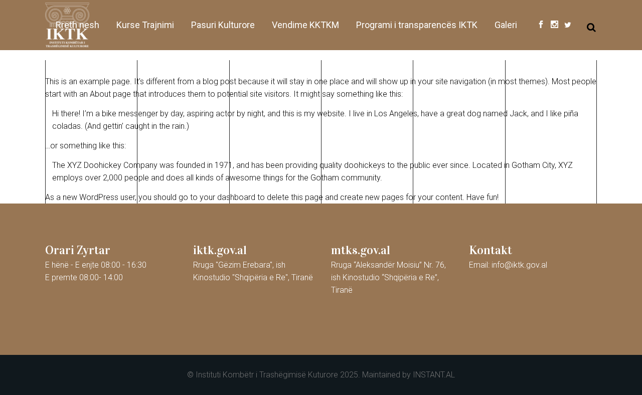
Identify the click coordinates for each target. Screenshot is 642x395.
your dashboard (227, 197)
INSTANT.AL (434, 374)
